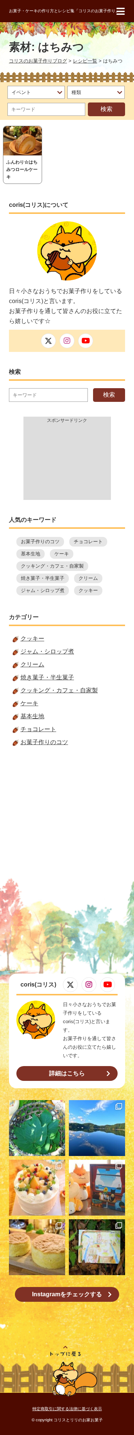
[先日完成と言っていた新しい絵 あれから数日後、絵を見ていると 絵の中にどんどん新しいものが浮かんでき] (97, 1247)
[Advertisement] (67, 463)
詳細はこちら (67, 1073)
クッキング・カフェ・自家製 (52, 566)
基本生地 (30, 554)
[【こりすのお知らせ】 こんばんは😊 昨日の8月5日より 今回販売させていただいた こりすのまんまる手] (97, 1188)
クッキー (88, 590)
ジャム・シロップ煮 (42, 590)
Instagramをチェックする (67, 1294)
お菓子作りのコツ (40, 541)
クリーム (88, 578)
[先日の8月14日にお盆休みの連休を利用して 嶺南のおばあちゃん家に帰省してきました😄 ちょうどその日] (97, 1128)
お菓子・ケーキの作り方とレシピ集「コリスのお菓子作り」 (64, 11)
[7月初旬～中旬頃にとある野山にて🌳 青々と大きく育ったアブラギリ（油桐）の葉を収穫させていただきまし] (37, 1128)
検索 (106, 109)
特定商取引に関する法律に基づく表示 (67, 1409)
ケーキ (61, 554)
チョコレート (88, 541)
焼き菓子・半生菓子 (42, 578)
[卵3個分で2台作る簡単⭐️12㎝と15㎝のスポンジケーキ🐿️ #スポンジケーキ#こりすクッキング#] (37, 1247)
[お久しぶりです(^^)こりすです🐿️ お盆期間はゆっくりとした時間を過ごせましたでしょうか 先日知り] (37, 1188)
